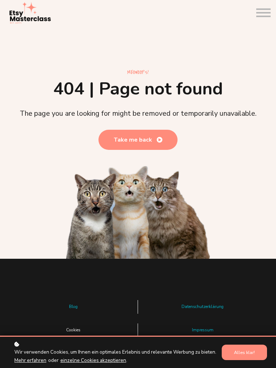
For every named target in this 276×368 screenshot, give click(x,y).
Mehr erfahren (30, 360)
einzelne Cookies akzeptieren (93, 360)
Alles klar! (244, 352)
